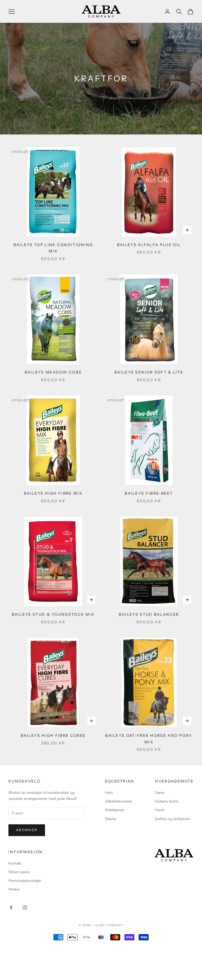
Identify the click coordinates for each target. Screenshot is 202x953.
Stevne (110, 818)
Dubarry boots (167, 801)
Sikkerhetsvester (118, 801)
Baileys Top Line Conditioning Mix (53, 247)
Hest (109, 792)
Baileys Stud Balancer (149, 614)
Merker (14, 889)
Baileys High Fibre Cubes (53, 735)
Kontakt (14, 863)
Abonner (26, 830)
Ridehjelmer (114, 809)
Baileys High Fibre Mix (53, 493)
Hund (159, 809)
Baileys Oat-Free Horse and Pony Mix (148, 738)
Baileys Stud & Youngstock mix (53, 614)
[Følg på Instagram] (24, 907)
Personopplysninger (24, 880)
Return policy (19, 871)
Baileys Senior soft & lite (148, 372)
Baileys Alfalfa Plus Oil (149, 244)
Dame (159, 792)
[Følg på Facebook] (11, 907)
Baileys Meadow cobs (53, 372)
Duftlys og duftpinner (172, 818)
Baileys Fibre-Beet (149, 493)
